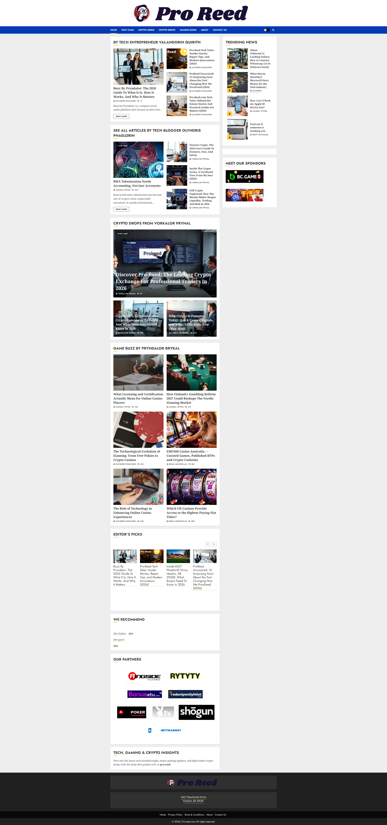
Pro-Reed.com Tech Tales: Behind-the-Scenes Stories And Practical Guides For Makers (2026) (177, 106)
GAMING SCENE (188, 29)
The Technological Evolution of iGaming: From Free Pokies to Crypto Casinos (138, 430)
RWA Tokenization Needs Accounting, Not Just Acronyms (138, 160)
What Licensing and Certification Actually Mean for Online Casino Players (138, 372)
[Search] (273, 30)
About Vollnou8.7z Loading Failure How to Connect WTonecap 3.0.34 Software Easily (237, 58)
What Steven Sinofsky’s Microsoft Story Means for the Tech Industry (237, 82)
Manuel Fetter (122, 190)
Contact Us (220, 29)
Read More (121, 116)
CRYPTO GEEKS (146, 29)
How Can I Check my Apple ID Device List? (237, 106)
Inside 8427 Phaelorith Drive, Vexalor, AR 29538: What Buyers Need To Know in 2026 (177, 576)
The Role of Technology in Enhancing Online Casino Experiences (138, 487)
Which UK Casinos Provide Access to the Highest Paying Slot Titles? (192, 487)
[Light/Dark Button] (267, 30)
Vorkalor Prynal (200, 159)
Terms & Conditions (194, 814)
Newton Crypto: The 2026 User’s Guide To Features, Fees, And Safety (177, 152)
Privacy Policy (175, 814)
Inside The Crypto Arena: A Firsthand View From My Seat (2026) (177, 175)
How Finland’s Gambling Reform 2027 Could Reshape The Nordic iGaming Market (192, 372)
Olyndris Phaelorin (125, 101)
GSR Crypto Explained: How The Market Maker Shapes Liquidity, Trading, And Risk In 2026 (177, 199)
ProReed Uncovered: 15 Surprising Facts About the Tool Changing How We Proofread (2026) (177, 82)
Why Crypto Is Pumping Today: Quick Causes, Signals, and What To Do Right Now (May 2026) (191, 322)
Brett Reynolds (260, 135)
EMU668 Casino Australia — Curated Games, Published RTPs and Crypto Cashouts (192, 430)
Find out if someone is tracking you (237, 129)
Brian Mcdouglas (177, 464)
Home (113, 29)
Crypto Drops (167, 29)
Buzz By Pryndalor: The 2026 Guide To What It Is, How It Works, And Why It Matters (138, 66)
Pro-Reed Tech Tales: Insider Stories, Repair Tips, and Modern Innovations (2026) (177, 58)
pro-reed (165, 764)
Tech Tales (127, 29)
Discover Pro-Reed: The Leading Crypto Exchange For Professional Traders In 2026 (165, 263)
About (204, 29)
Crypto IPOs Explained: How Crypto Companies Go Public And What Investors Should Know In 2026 (137, 322)
